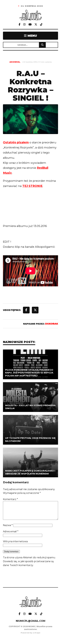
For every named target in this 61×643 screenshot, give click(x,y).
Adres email (10, 531)
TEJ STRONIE (32, 186)
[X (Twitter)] (35, 24)
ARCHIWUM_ (14, 62)
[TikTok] (41, 24)
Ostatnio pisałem (16, 142)
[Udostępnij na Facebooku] (26, 310)
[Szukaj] (42, 45)
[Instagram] (24, 24)
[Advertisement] (30, 211)
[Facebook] (19, 24)
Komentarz (10, 499)
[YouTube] (30, 24)
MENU (32, 35)
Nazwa (8, 525)
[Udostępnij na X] (35, 310)
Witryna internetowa (15, 541)
